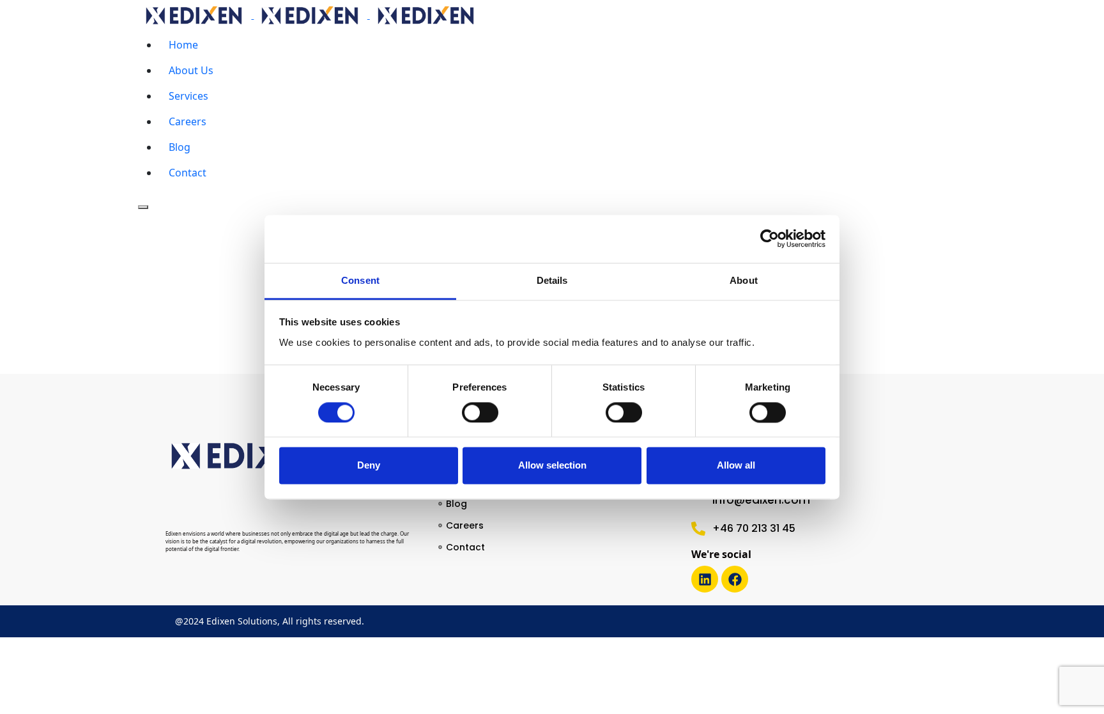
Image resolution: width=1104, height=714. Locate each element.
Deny (368, 465)
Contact (187, 173)
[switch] (480, 412)
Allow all (736, 465)
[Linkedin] (704, 579)
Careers (187, 121)
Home (183, 45)
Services (188, 96)
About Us (191, 70)
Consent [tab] (360, 280)
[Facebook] (734, 579)
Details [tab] (552, 280)
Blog (179, 147)
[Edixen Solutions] (310, 15)
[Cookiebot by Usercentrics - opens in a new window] (769, 238)
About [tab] (744, 280)
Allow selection (552, 465)
